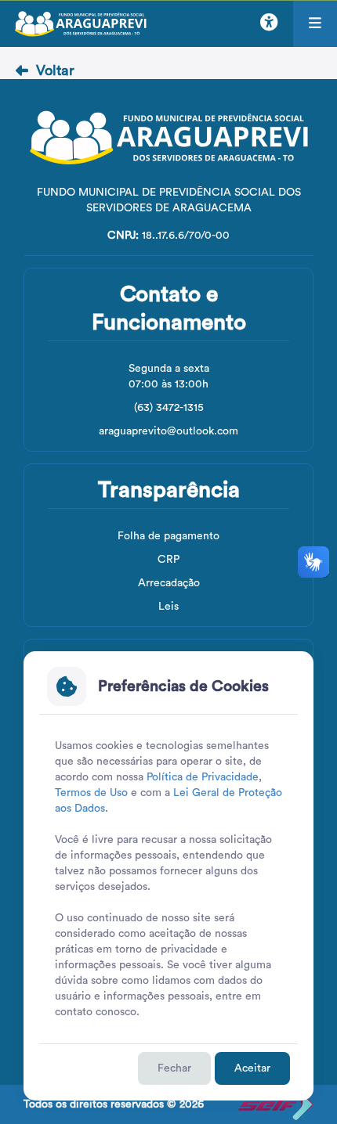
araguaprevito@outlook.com (168, 431)
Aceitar (252, 1068)
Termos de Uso (91, 792)
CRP (168, 559)
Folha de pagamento (168, 536)
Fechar (174, 1068)
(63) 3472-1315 (169, 407)
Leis (168, 606)
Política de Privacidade (203, 777)
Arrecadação (169, 583)
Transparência (169, 490)
